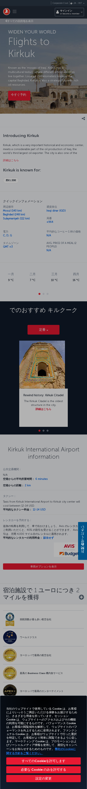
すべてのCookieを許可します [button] (43, 761)
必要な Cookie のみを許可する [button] (43, 769)
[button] (43, 778)
